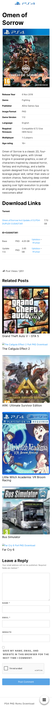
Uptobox (36, 239)
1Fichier (36, 242)
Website (7, 632)
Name (6, 603)
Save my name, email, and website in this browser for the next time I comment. (26, 654)
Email (6, 617)
